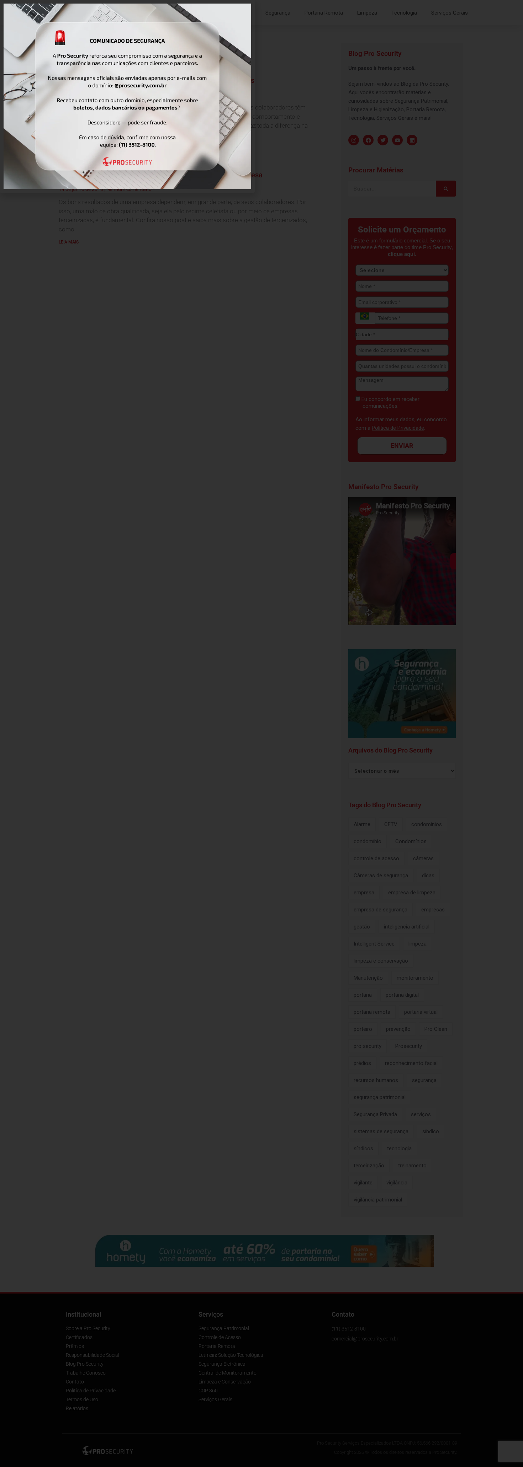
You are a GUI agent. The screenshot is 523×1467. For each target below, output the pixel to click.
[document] (261, 733)
